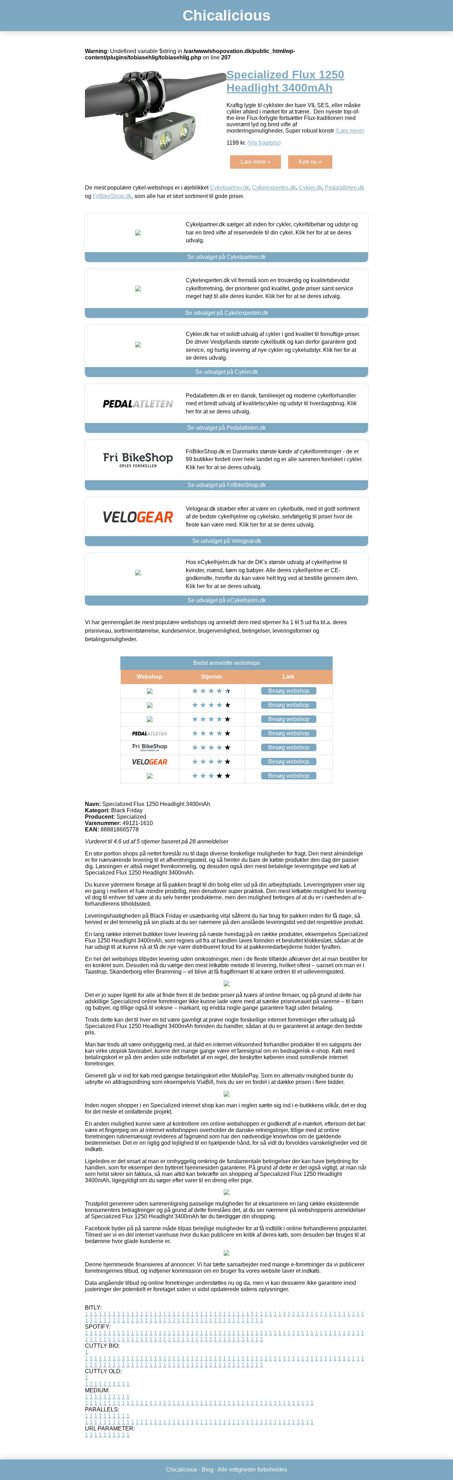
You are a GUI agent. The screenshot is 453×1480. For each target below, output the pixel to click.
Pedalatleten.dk (344, 188)
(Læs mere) (350, 131)
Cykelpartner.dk (229, 188)
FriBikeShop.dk (112, 196)
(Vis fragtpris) (264, 143)
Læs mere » (255, 162)
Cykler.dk (310, 188)
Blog (207, 1470)
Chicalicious (226, 15)
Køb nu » (310, 162)
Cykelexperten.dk (274, 188)
